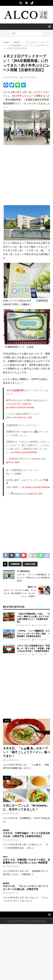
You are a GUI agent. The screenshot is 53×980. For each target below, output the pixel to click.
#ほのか (27, 403)
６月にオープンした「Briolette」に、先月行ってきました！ (26, 807)
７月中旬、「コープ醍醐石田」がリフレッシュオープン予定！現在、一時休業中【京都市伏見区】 (33, 633)
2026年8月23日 (12, 813)
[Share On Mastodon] (47, 555)
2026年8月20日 (12, 866)
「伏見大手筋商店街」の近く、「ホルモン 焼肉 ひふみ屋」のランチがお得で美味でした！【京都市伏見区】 (33, 617)
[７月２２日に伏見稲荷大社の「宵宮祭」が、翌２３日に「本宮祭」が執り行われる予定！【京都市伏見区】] (9, 648)
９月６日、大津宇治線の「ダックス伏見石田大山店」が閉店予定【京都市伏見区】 (26, 834)
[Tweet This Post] (12, 555)
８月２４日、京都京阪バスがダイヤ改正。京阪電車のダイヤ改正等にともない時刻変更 (26, 861)
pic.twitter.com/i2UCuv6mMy (20, 407)
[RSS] (20, 3)
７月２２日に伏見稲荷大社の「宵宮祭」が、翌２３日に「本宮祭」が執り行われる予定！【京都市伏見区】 (33, 648)
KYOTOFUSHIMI (29, 77)
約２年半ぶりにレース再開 (26, 95)
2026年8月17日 (12, 893)
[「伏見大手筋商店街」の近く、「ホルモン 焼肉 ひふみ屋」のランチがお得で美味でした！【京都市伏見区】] (9, 616)
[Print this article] (35, 555)
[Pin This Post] (23, 555)
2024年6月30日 (24, 639)
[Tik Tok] (32, 3)
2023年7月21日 (24, 654)
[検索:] (26, 33)
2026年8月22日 (12, 840)
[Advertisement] (26, 174)
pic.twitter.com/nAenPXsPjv (24, 452)
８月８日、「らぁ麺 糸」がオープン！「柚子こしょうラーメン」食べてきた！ (26, 752)
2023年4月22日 (12, 77)
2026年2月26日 (24, 625)
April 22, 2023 (25, 417)
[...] (29, 768)
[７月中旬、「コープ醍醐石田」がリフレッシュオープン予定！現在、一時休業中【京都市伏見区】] (9, 633)
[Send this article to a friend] (29, 555)
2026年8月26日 (12, 760)
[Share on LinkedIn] (17, 555)
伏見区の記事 (30, 564)
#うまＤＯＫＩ (15, 403)
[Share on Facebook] (6, 555)
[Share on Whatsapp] (41, 555)
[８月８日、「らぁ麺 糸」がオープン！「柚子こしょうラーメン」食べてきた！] (26, 732)
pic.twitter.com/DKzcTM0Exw (36, 487)
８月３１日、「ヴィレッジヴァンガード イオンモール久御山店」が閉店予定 (25, 887)
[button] (49, 26)
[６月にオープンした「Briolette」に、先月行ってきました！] (26, 789)
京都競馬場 (15, 564)
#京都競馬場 (17, 390)
